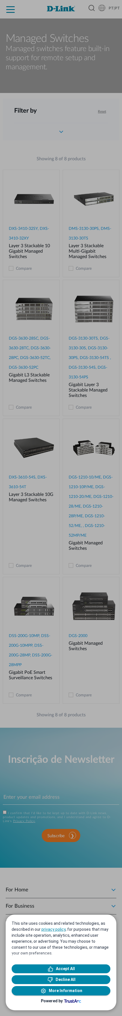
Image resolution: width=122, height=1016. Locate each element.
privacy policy (53, 929)
